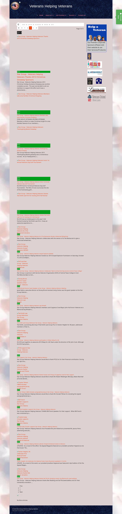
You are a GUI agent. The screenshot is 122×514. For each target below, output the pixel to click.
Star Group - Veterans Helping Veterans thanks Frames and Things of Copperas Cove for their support (45, 375)
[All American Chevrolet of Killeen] (94, 73)
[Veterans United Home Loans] (96, 98)
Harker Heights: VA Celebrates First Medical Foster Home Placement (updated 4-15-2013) (41, 461)
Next (21, 492)
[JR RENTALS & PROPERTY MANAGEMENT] (99, 81)
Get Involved (60, 15)
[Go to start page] (18, 28)
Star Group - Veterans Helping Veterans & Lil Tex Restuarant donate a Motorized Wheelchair (42, 236)
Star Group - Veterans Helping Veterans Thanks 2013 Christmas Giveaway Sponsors (31, 77)
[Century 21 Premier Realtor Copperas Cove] (90, 81)
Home (41, 15)
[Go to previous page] (21, 28)
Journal (71, 15)
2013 (18, 72)
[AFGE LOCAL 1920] (94, 64)
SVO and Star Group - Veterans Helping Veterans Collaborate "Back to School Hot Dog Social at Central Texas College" (49, 271)
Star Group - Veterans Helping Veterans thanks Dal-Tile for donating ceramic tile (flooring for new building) (47, 478)
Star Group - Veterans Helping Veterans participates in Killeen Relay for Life (38, 340)
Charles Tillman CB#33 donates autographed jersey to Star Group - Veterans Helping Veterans (43, 392)
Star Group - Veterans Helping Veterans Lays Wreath (31, 305)
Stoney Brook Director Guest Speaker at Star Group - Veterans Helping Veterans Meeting (41, 288)
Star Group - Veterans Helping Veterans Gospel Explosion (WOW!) (35, 253)
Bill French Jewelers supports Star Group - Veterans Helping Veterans (36, 409)
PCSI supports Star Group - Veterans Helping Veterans (32, 357)
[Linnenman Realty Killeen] (96, 89)
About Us (49, 15)
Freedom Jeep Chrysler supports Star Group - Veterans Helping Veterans (37, 426)
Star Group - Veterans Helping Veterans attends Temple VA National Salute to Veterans (41, 444)
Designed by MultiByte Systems (21, 510)
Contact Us (82, 15)
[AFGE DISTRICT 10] (89, 56)
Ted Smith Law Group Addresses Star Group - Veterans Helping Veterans (37, 323)
